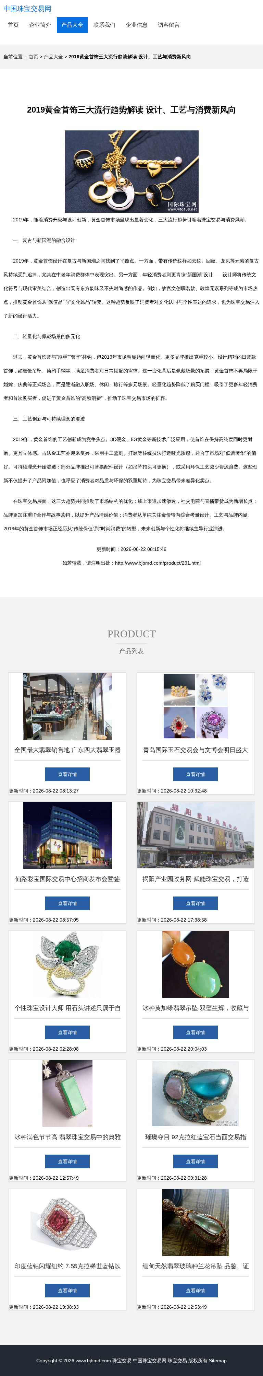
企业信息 (137, 25)
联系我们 (104, 25)
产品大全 (72, 25)
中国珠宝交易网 (27, 8)
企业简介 (40, 25)
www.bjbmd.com (93, 1360)
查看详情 (67, 774)
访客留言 (169, 25)
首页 (13, 25)
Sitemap (218, 1360)
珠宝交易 (122, 1360)
